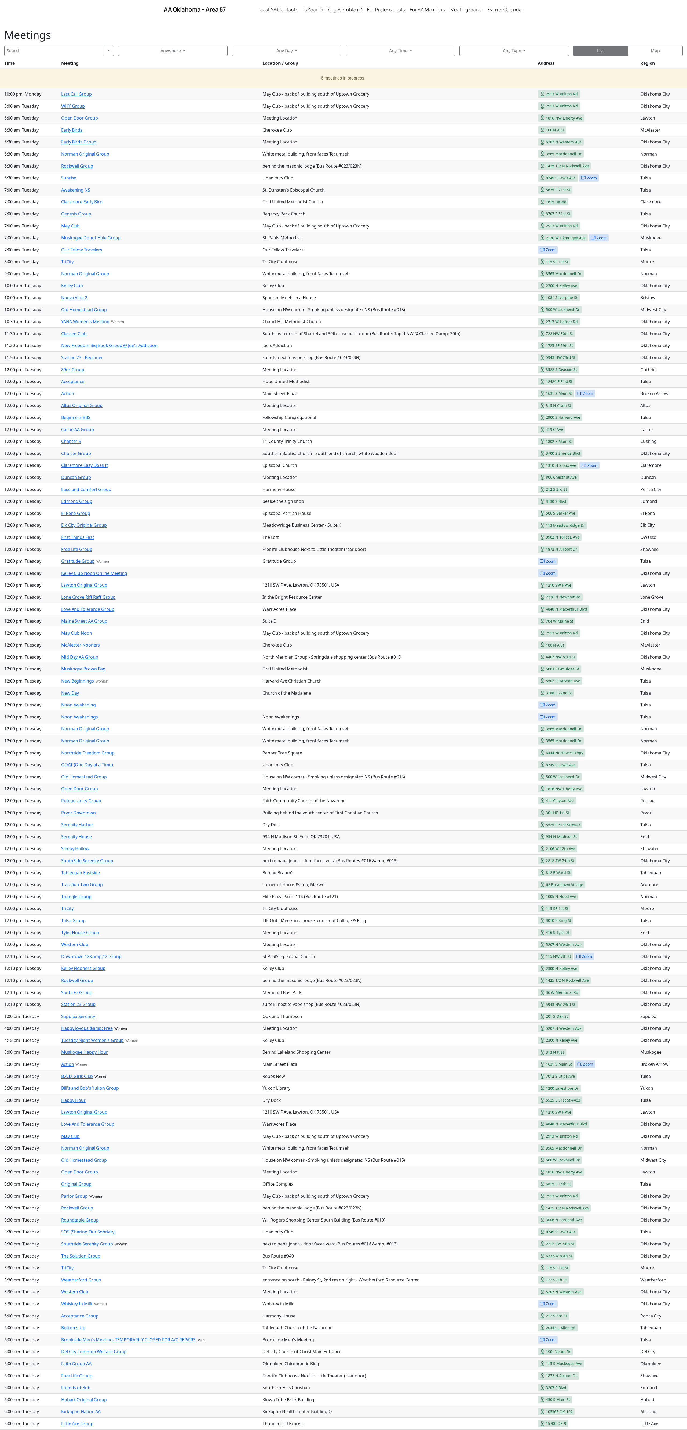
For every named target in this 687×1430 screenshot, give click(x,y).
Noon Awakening (78, 705)
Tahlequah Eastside (80, 873)
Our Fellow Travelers (81, 250)
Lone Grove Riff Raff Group (88, 597)
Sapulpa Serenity (78, 1016)
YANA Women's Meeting (85, 321)
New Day (70, 693)
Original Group (76, 1184)
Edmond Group (76, 501)
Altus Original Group (82, 405)
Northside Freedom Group (88, 753)
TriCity (67, 262)
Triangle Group (76, 897)
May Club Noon (76, 633)
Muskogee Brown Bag (83, 669)
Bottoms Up (73, 1328)
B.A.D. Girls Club (77, 1076)
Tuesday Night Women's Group (92, 1040)
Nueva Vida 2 (74, 298)
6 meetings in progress (342, 78)
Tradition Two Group (82, 884)
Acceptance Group (79, 1316)
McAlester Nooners (80, 645)
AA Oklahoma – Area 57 (195, 9)
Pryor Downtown (78, 813)
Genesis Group (76, 214)
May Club (70, 226)
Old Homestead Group (84, 310)
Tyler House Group (80, 933)
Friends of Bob (75, 1388)
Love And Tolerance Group (87, 609)
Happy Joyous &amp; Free (87, 1028)
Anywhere (170, 51)
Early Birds (71, 130)
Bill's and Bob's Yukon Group (90, 1088)
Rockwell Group (77, 166)
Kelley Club (72, 285)
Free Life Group (76, 549)
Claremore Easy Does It (84, 465)
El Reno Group (75, 513)
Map (655, 51)
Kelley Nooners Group (83, 968)
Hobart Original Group (84, 1400)
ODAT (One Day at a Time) (87, 765)
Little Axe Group (77, 1424)
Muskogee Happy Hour (84, 1052)
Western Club (74, 944)
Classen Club (74, 334)
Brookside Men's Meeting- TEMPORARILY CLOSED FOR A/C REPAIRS (128, 1340)
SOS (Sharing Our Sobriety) (88, 1232)
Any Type (512, 51)
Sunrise (68, 178)
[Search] (109, 51)
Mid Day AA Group (79, 657)
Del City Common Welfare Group (94, 1352)
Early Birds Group (78, 142)
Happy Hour (73, 1100)
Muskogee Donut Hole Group (91, 238)
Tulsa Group (73, 920)
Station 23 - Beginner (82, 357)
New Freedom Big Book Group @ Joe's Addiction (109, 345)
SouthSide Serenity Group (87, 861)
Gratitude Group (78, 561)
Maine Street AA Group (84, 621)
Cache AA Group (77, 429)
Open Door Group (79, 118)
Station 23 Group (78, 1004)
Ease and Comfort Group (86, 489)
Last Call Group (76, 94)
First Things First (77, 537)
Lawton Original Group (84, 585)
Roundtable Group (79, 1220)
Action (67, 393)
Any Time (398, 51)
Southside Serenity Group (87, 1244)
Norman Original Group (85, 154)
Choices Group (76, 453)
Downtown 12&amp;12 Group (91, 956)
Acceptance (72, 381)
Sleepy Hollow (75, 848)
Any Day (284, 51)
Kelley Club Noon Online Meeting (94, 573)
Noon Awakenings (79, 717)
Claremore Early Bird (82, 202)
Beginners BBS (75, 417)
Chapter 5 (71, 441)
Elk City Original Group (84, 525)
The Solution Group (80, 1256)
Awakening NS (75, 190)
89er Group (72, 370)
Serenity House (76, 837)
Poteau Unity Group (81, 801)
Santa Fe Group (76, 992)
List (600, 51)
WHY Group (73, 106)
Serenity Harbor (77, 825)
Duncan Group (76, 477)
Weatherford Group (81, 1280)
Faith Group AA (76, 1364)
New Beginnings (77, 681)
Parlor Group (74, 1196)
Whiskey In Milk (77, 1304)
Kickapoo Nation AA (81, 1411)
